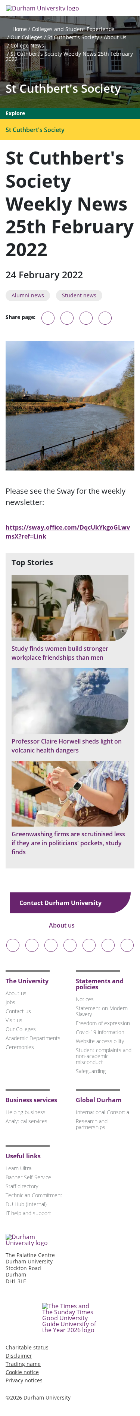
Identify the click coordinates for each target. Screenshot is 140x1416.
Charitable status (27, 1347)
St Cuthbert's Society (73, 37)
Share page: (20, 317)
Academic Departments (33, 1038)
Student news (79, 295)
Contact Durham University (61, 903)
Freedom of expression (103, 1023)
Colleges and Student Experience (73, 29)
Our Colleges (26, 37)
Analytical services (26, 1121)
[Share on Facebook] (86, 318)
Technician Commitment (34, 1195)
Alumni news (28, 295)
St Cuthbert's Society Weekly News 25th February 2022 (69, 56)
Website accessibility (100, 1041)
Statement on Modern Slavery (102, 1011)
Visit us (14, 1020)
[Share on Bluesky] (48, 322)
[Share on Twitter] (67, 318)
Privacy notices (24, 1380)
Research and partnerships (92, 1124)
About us (62, 925)
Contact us (18, 1011)
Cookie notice (22, 1372)
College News (27, 45)
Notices (85, 999)
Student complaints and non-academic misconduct (103, 1056)
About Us (115, 37)
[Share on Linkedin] (105, 318)
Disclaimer (19, 1355)
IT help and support (28, 1213)
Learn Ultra (18, 1168)
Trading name (23, 1363)
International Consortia (102, 1112)
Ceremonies (20, 1047)
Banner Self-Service (28, 1177)
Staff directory (22, 1186)
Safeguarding (91, 1071)
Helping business (26, 1112)
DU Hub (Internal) (26, 1204)
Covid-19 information (100, 1032)
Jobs (10, 1002)
